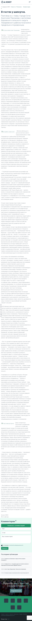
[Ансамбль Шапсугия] (8, 131)
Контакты (25, 614)
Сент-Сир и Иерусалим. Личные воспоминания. (15, 569)
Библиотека (16, 614)
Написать (4, 548)
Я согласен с (13, 545)
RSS (8, 619)
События (11, 614)
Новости (13, 7)
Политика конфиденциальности (8, 615)
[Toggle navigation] (30, 2)
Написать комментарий (16, 525)
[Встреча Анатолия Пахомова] (10, 30)
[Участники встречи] (7, 423)
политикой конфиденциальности (16, 545)
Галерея (20, 614)
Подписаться (16, 591)
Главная (3, 614)
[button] (26, 2)
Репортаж (19, 7)
